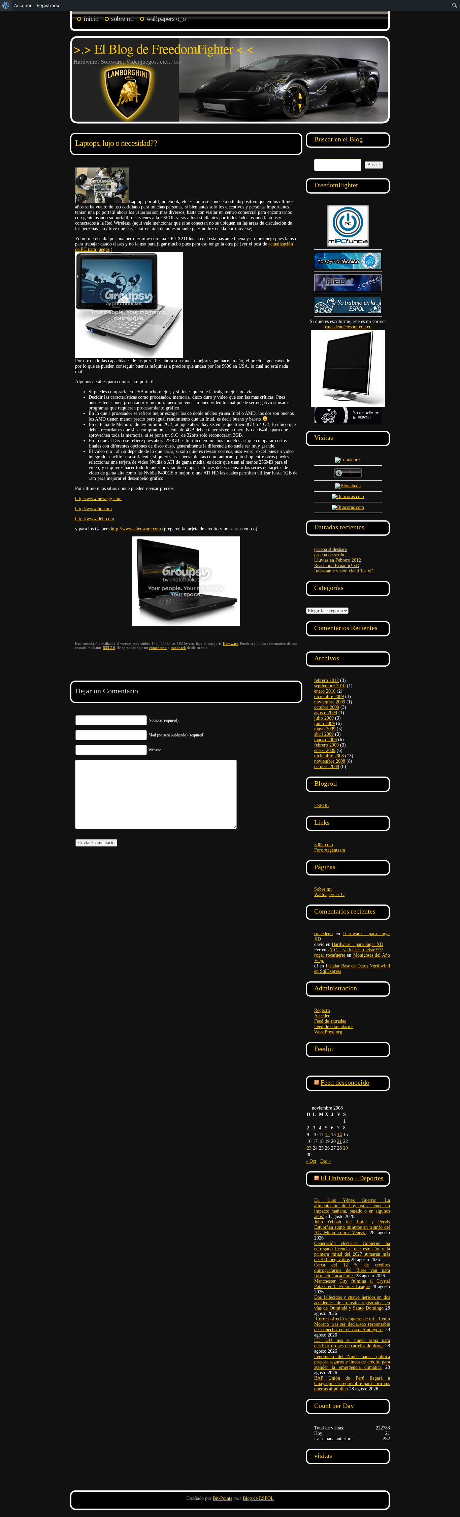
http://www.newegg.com (98, 498)
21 (339, 1141)
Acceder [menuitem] (23, 5)
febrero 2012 (326, 680)
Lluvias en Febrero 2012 (337, 560)
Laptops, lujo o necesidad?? (116, 143)
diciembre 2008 (329, 755)
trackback (178, 648)
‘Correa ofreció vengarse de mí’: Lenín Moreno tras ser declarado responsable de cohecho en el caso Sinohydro (352, 1324)
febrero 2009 (326, 745)
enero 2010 (324, 691)
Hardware (230, 643)
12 (327, 1134)
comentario (158, 648)
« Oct (311, 1161)
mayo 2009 (324, 728)
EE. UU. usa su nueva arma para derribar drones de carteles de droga (352, 1343)
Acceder (322, 1015)
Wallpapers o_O (166, 18)
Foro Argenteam (329, 850)
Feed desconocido (345, 1082)
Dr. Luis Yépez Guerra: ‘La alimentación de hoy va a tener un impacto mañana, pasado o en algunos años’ (352, 1208)
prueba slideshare (330, 549)
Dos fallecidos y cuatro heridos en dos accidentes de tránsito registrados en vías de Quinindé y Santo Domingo (352, 1303)
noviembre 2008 (329, 761)
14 (339, 1134)
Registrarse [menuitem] (49, 5)
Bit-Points (222, 1498)
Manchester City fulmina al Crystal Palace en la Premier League (352, 1284)
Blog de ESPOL (258, 1498)
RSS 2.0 (109, 648)
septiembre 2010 (330, 685)
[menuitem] (6, 5)
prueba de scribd (330, 554)
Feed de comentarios (333, 1026)
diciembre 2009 (329, 696)
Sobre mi (122, 18)
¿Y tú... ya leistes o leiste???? (355, 949)
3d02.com (323, 844)
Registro (322, 1010)
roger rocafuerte (329, 955)
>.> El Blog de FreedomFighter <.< (163, 48)
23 (309, 1148)
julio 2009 (324, 718)
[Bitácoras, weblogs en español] (348, 507)
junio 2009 (324, 723)
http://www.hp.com (93, 508)
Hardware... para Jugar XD (357, 944)
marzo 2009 (325, 739)
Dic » (325, 1161)
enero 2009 (324, 750)
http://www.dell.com (94, 518)
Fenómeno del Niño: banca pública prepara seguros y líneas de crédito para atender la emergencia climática (352, 1362)
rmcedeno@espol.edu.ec (348, 326)
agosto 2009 (325, 712)
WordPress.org (328, 1031)
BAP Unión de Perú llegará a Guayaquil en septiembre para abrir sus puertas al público (352, 1383)
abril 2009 (324, 734)
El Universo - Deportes (352, 1178)
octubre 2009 (326, 707)
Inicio (91, 18)
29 (345, 1148)
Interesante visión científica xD (343, 570)
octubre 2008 (326, 766)
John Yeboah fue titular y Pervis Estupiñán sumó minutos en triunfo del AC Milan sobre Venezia (352, 1227)
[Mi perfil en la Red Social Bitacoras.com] (348, 496)
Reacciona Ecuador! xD (336, 565)
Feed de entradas (330, 1021)
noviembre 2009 (329, 701)
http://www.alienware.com (136, 528)
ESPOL (321, 805)
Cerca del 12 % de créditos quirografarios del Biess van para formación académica (352, 1270)
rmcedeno (323, 933)
